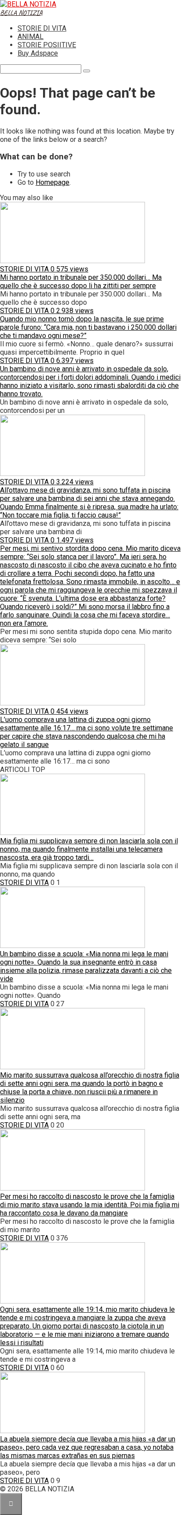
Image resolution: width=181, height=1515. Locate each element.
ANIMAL (30, 36)
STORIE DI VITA (42, 28)
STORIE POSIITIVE (47, 45)
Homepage (52, 182)
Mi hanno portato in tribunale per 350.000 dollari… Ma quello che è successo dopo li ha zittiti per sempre (81, 281)
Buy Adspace (38, 53)
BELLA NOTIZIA (21, 12)
